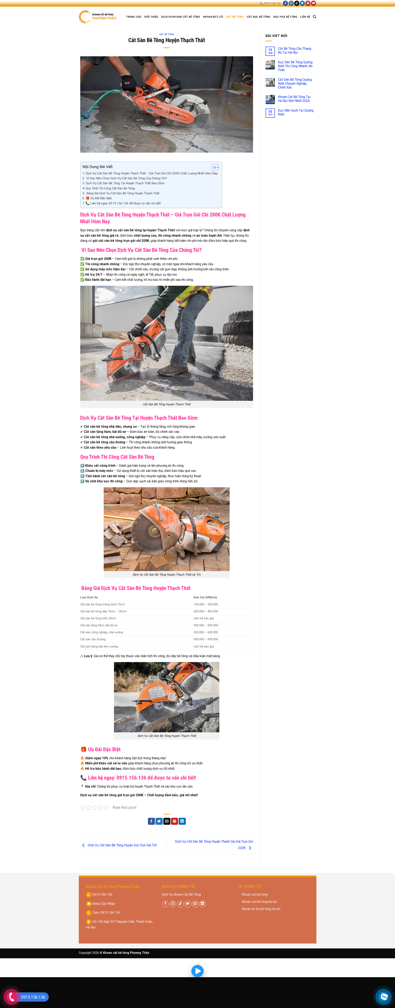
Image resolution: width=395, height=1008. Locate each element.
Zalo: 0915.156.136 (106, 913)
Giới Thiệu (151, 16)
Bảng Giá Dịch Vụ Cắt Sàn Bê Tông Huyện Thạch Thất (122, 193)
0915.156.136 (102, 894)
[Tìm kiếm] (314, 17)
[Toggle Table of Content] (213, 167)
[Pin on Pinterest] (174, 821)
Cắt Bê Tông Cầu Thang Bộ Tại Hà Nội (294, 50)
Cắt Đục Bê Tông (259, 16)
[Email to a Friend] (166, 821)
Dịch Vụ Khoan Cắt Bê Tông (181, 894)
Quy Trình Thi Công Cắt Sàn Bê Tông (110, 188)
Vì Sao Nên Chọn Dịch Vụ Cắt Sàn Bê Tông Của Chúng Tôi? (126, 178)
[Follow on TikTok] (296, 3)
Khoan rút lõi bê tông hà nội (261, 909)
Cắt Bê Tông (235, 16)
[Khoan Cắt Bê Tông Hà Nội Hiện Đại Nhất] (98, 16)
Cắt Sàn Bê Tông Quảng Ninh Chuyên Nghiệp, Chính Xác (295, 83)
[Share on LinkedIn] (182, 821)
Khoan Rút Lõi (213, 16)
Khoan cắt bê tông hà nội (259, 902)
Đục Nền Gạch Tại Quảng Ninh (296, 112)
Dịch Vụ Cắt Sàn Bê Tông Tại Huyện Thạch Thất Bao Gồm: (125, 183)
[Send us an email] (195, 903)
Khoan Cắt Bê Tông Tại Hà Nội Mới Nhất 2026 (294, 99)
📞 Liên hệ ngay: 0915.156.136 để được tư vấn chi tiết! (123, 203)
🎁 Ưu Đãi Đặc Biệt (99, 198)
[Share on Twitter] (159, 821)
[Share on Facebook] (151, 821)
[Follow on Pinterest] (307, 3)
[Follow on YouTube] (313, 3)
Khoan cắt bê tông (255, 894)
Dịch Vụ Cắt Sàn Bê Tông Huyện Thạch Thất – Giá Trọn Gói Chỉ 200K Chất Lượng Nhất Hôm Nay (152, 173)
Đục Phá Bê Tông (285, 16)
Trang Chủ (133, 16)
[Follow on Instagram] (291, 3)
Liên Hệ (305, 16)
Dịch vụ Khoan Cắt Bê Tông (180, 16)
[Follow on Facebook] (285, 3)
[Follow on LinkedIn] (202, 903)
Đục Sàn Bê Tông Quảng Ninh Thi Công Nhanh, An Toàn (295, 66)
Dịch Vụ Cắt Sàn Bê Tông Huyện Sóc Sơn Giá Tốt (122, 845)
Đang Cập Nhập (103, 903)
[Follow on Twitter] (302, 3)
